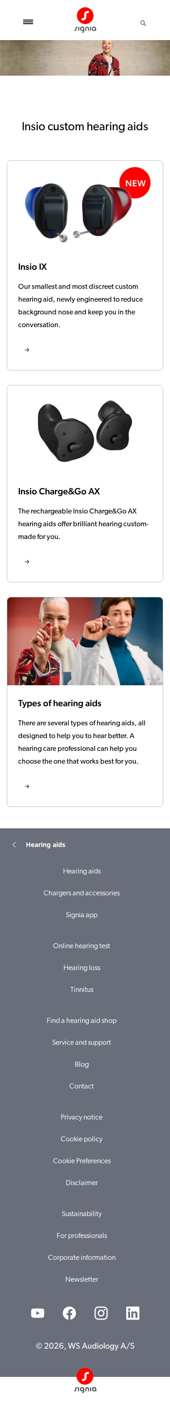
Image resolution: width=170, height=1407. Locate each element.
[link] (85, 265)
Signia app (81, 915)
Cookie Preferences (82, 1161)
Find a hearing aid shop (82, 1021)
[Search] (143, 23)
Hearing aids (82, 871)
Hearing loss (81, 968)
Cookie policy (81, 1139)
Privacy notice (81, 1117)
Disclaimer (82, 1183)
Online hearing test (81, 946)
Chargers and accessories (82, 893)
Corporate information (82, 1258)
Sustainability (82, 1214)
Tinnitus (81, 990)
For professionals (82, 1236)
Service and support (81, 1043)
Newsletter (81, 1280)
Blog (82, 1064)
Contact (81, 1086)
